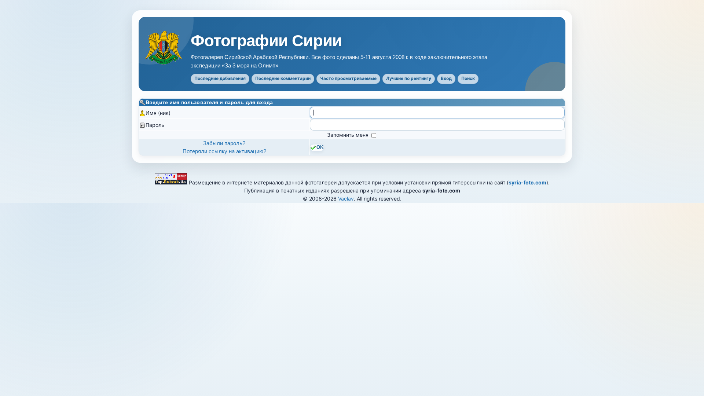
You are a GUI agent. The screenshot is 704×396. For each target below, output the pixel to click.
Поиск (468, 78)
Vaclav (346, 198)
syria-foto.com (527, 182)
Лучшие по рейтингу (408, 78)
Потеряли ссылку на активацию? (224, 151)
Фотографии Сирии (266, 40)
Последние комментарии (283, 78)
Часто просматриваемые (348, 78)
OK (319, 147)
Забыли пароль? (224, 143)
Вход (446, 78)
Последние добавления (220, 78)
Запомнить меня (348, 135)
